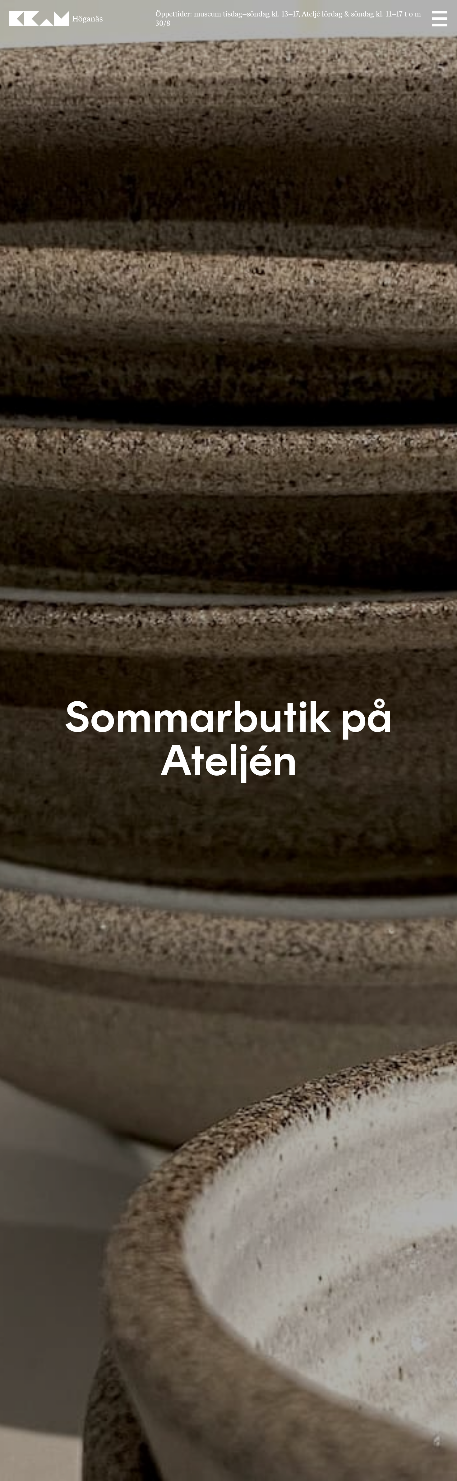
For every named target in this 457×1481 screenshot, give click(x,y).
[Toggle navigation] (439, 18)
